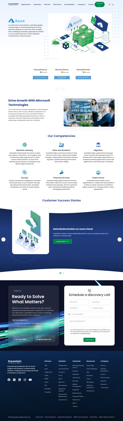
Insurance (75, 371)
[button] (69, 314)
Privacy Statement (50, 417)
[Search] (113, 4)
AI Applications (63, 365)
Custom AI (62, 372)
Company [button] (81, 4)
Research (103, 381)
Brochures (90, 375)
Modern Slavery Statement (107, 417)
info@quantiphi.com (43, 339)
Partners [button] (47, 4)
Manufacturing (77, 393)
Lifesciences (76, 377)
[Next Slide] (64, 89)
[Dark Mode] (108, 4)
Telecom (75, 406)
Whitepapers (90, 382)
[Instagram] (25, 379)
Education (75, 381)
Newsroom (104, 384)
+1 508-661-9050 (20, 339)
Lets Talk (100, 3)
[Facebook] (9, 379)
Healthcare (76, 374)
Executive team (105, 377)
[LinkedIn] (19, 379)
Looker (46, 375)
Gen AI (60, 379)
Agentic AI (61, 382)
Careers (91, 4)
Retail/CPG (76, 389)
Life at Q (103, 374)
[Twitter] (14, 379)
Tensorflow (47, 392)
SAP (45, 385)
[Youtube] (30, 379)
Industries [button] (37, 4)
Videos (88, 379)
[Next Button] (120, 239)
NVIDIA (46, 379)
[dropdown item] (13, 4)
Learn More (64, 241)
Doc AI (60, 375)
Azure (46, 369)
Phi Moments (90, 391)
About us (103, 365)
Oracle (46, 382)
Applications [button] (25, 4)
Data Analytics (63, 385)
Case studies (90, 365)
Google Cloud (48, 372)
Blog (88, 372)
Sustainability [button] (69, 4)
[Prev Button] (3, 239)
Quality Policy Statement (65, 417)
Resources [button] (57, 4)
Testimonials (104, 387)
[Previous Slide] (57, 89)
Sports (75, 403)
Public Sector (76, 399)
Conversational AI (64, 369)
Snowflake (47, 389)
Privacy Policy (85, 333)
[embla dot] (60, 273)
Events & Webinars (92, 369)
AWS (45, 365)
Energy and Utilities (78, 396)
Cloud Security (63, 399)
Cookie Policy (93, 417)
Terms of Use (39, 417)
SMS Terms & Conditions (81, 417)
